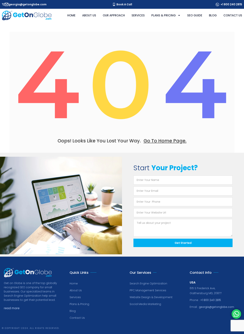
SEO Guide (194, 15)
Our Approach (114, 15)
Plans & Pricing (163, 15)
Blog (213, 15)
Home (71, 15)
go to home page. (165, 141)
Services (138, 15)
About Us (89, 15)
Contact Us (232, 15)
